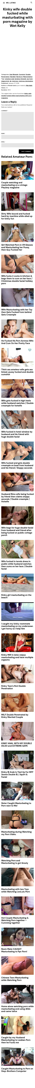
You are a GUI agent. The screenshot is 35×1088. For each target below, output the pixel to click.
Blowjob (15, 74)
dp (10, 81)
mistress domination (26, 81)
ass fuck (30, 79)
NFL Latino (11, 3)
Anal (11, 74)
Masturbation (27, 77)
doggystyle (5, 81)
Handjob (13, 77)
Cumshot (22, 74)
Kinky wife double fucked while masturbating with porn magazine (16, 96)
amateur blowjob (20, 79)
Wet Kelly (29, 85)
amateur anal (9, 79)
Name (3, 133)
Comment (4, 111)
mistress (15, 81)
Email (3, 142)
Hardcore (19, 77)
